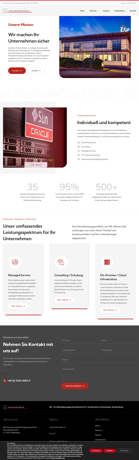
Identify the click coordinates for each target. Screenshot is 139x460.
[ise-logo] (17, 9)
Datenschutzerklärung (58, 458)
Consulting (85, 147)
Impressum (123, 3)
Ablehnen (110, 451)
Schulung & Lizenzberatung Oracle (94, 159)
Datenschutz (133, 3)
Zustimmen (96, 451)
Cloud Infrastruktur (88, 142)
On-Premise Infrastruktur (90, 155)
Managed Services (88, 151)
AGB (128, 3)
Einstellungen (124, 451)
